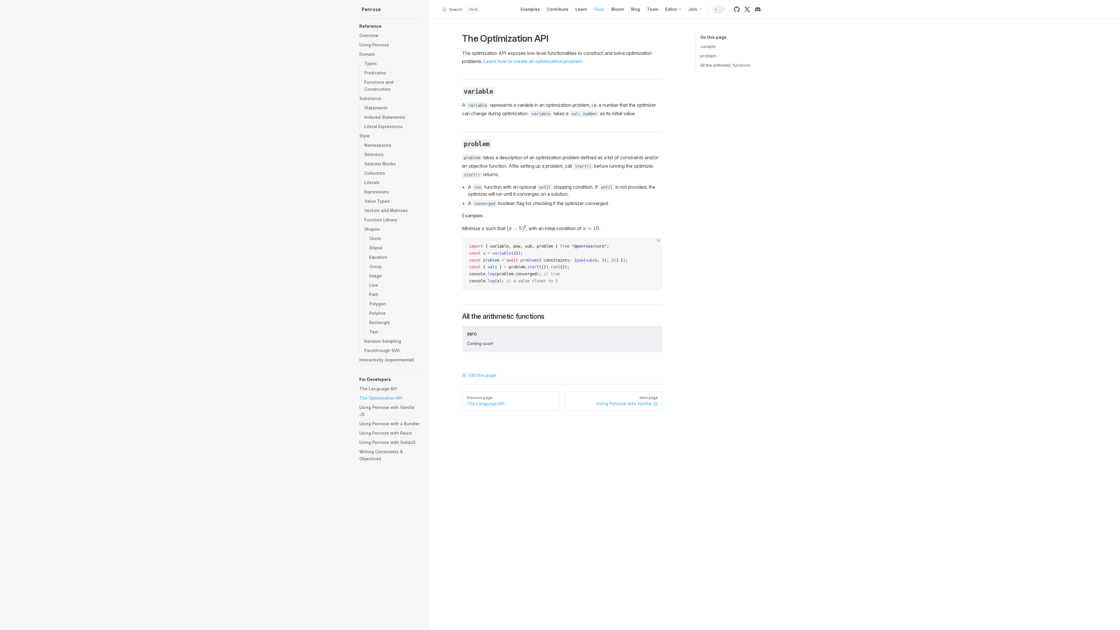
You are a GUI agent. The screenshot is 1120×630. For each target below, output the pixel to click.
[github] (737, 9)
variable (708, 46)
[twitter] (747, 9)
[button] (389, 26)
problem (708, 55)
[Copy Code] (653, 246)
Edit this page (482, 375)
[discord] (757, 9)
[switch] (718, 9)
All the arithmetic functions (725, 65)
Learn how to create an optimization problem (533, 61)
